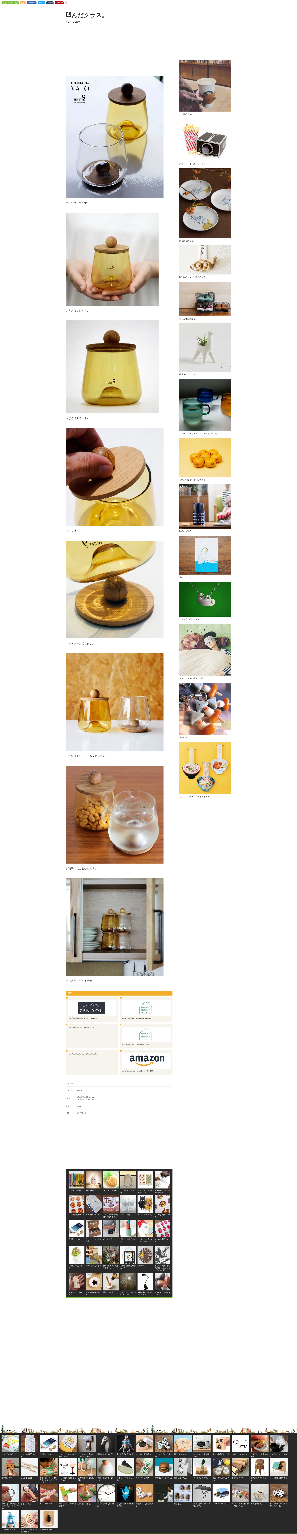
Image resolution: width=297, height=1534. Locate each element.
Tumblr (50, 3)
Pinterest (59, 3)
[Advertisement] (119, 50)
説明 (23, 3)
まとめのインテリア (10, 3)
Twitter (41, 3)
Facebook (32, 3)
